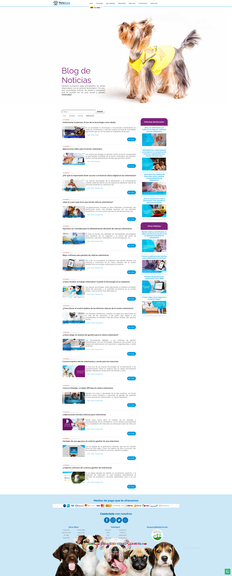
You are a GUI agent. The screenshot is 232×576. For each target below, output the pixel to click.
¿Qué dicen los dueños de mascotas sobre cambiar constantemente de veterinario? (154, 177)
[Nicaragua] (125, 544)
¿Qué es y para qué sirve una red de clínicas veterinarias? (88, 202)
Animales (80, 116)
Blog (108, 532)
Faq (108, 535)
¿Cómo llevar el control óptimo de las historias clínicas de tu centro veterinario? (98, 308)
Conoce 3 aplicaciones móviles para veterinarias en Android (154, 257)
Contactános (122, 538)
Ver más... (131, 139)
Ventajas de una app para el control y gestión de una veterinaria (91, 441)
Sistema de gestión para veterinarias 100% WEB (154, 278)
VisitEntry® (81, 535)
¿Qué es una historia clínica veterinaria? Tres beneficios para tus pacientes (154, 200)
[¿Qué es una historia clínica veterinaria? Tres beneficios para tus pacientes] (154, 217)
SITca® (66, 535)
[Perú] (133, 544)
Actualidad (72, 116)
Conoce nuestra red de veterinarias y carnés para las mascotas (90, 361)
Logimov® (80, 532)
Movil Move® (66, 532)
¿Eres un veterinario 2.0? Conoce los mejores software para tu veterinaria (154, 129)
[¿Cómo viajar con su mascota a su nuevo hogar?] (154, 314)
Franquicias (122, 530)
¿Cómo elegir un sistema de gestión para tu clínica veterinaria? (90, 335)
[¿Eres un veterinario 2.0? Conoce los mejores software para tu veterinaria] (154, 146)
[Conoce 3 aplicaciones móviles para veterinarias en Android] (154, 273)
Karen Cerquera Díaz (97, 188)
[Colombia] (98, 544)
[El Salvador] (110, 544)
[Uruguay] (142, 544)
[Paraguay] (130, 544)
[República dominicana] (139, 544)
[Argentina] (86, 544)
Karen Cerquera (95, 161)
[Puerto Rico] (136, 544)
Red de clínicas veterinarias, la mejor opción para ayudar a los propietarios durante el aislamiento (154, 235)
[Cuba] (104, 544)
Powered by (187, 548)
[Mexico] (122, 544)
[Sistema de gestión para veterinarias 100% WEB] (154, 293)
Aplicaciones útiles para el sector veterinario (82, 149)
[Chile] (95, 544)
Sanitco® (66, 538)
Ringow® (66, 530)
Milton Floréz (95, 135)
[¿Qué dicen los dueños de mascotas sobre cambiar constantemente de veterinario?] (154, 195)
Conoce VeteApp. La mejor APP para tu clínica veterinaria (88, 388)
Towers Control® (81, 538)
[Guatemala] (116, 544)
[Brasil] (92, 544)
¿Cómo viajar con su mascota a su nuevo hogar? (154, 298)
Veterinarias (90, 116)
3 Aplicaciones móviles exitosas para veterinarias (84, 415)
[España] (113, 544)
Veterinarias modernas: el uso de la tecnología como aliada (89, 122)
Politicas (123, 532)
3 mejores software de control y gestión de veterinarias (87, 468)
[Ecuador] (107, 544)
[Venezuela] (145, 544)
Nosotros (108, 530)
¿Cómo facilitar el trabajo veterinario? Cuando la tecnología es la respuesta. (96, 282)
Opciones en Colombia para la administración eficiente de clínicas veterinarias (97, 229)
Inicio (64, 116)
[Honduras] (119, 544)
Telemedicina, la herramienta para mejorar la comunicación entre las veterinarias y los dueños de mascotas (154, 153)
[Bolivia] (89, 544)
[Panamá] (128, 544)
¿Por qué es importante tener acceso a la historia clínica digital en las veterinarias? (99, 175)
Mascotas (108, 538)
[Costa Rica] (101, 544)
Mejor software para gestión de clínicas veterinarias (86, 255)
